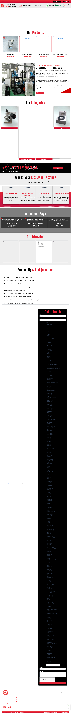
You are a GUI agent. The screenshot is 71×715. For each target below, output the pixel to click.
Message (41, 671)
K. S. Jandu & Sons (11, 4)
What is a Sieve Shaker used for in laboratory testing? (17, 287)
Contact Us (40, 5)
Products (30, 5)
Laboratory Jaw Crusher (27, 159)
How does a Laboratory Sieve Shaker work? (15, 290)
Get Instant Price (10, 56)
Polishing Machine (61, 128)
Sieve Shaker (44, 159)
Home (20, 5)
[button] (31, 5)
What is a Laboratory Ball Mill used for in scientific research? (19, 303)
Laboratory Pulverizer (9, 128)
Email (41, 318)
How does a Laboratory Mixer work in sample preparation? (18, 296)
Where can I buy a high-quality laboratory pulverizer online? (18, 277)
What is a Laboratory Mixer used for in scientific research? (18, 293)
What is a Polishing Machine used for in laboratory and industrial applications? (23, 299)
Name (41, 314)
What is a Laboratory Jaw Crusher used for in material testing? (19, 280)
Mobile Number (43, 493)
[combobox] (53, 322)
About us (25, 5)
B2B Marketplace (65, 712)
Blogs (36, 5)
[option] (53, 324)
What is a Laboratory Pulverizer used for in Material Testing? (19, 274)
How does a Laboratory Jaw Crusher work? (14, 283)
